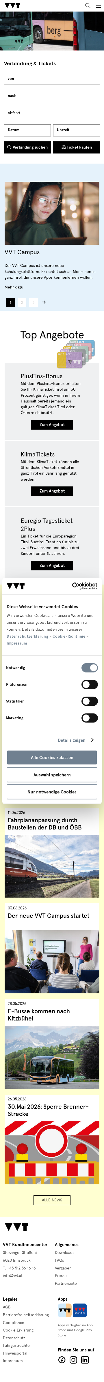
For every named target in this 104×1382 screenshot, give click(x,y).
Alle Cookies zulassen (52, 757)
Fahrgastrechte (16, 1346)
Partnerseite (66, 1284)
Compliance (13, 1323)
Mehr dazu (14, 287)
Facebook (62, 1360)
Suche (87, 6)
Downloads (64, 1253)
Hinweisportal (15, 1353)
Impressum (17, 643)
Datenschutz (14, 1338)
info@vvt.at (13, 1276)
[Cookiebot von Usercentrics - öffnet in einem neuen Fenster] (73, 586)
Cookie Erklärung (18, 1330)
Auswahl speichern (52, 774)
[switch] (89, 684)
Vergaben (63, 1268)
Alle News (52, 1200)
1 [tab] (10, 303)
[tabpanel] (52, 236)
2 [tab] (22, 303)
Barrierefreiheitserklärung (26, 1315)
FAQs (59, 1261)
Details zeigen (72, 740)
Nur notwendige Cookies (52, 792)
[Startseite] (12, 6)
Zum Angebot (52, 425)
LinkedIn (85, 1360)
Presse (61, 1276)
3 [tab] (33, 303)
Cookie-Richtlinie (69, 636)
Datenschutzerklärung (27, 636)
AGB (7, 1307)
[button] (98, 6)
